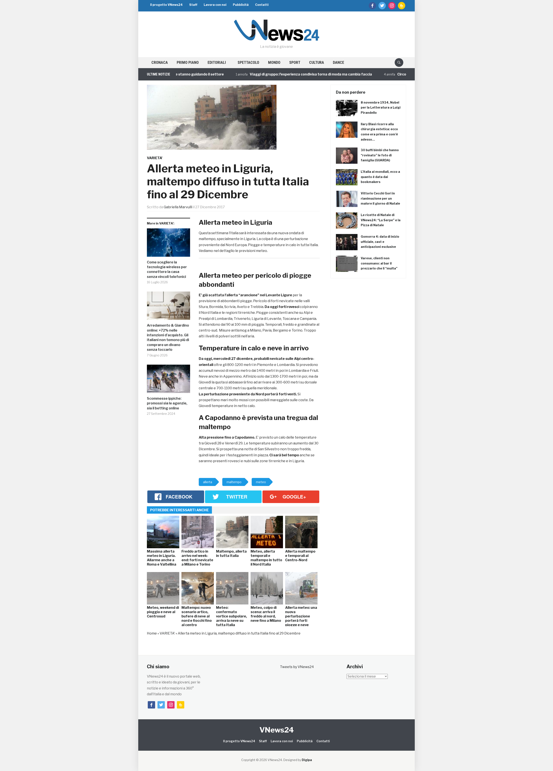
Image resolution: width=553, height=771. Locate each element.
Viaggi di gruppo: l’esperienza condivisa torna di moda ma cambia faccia (291, 74)
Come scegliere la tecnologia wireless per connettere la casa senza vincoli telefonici (167, 269)
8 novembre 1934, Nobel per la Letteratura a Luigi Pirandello (380, 108)
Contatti (262, 4)
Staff (193, 4)
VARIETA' (154, 158)
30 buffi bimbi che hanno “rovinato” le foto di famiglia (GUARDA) (380, 155)
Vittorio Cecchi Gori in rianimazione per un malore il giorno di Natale (380, 198)
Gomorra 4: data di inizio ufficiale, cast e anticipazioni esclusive (380, 242)
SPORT (294, 62)
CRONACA (159, 62)
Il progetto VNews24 (166, 4)
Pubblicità (241, 4)
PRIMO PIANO (188, 62)
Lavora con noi (215, 4)
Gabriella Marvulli (178, 207)
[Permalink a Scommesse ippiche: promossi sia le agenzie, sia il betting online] (168, 380)
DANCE (338, 62)
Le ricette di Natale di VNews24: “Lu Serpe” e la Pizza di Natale (380, 220)
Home (152, 633)
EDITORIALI (217, 62)
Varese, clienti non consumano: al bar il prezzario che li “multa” (379, 263)
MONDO (274, 62)
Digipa (307, 760)
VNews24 (276, 729)
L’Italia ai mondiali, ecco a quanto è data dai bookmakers (380, 177)
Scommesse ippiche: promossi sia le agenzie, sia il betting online (167, 403)
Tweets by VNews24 (297, 667)
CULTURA (316, 62)
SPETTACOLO (248, 62)
